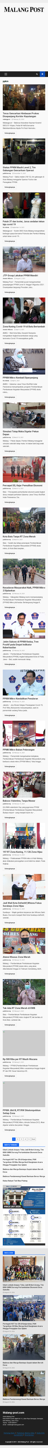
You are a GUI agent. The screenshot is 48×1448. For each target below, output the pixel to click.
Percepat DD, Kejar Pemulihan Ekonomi (24, 469)
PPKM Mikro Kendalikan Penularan (24, 682)
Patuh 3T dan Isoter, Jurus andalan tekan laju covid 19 (24, 205)
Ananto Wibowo (8, 278)
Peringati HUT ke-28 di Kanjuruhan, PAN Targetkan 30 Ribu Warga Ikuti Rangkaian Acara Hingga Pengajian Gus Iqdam (23, 1162)
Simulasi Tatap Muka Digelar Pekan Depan (24, 415)
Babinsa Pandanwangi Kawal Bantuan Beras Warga (24, 1176)
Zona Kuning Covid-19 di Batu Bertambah (24, 310)
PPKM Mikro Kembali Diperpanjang (24, 362)
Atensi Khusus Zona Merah (24, 941)
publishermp (7, 173)
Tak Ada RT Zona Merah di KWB (24, 992)
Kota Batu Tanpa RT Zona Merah (24, 520)
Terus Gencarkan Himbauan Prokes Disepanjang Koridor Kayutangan (24, 97)
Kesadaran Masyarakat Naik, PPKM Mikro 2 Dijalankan (24, 572)
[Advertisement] (24, 43)
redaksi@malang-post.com (15, 1424)
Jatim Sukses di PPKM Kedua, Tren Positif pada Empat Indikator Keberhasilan (24, 626)
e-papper (42, 74)
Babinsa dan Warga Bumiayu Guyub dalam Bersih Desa (24, 1347)
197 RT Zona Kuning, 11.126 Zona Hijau (24, 836)
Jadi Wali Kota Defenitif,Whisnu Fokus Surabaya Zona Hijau (24, 887)
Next (33, 1139)
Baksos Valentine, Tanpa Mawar (24, 785)
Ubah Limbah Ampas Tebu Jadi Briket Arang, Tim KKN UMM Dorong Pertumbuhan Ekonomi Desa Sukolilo (23, 1152)
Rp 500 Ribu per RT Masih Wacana (24, 1043)
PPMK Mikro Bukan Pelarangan (24, 734)
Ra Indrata (6, 227)
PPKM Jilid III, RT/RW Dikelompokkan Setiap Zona (24, 1094)
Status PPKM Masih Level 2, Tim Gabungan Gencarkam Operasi (24, 151)
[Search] (37, 74)
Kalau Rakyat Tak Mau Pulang (15, 1181)
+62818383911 (12, 1422)
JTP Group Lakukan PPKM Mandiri (24, 259)
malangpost (6, 119)
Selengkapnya (10, 133)
